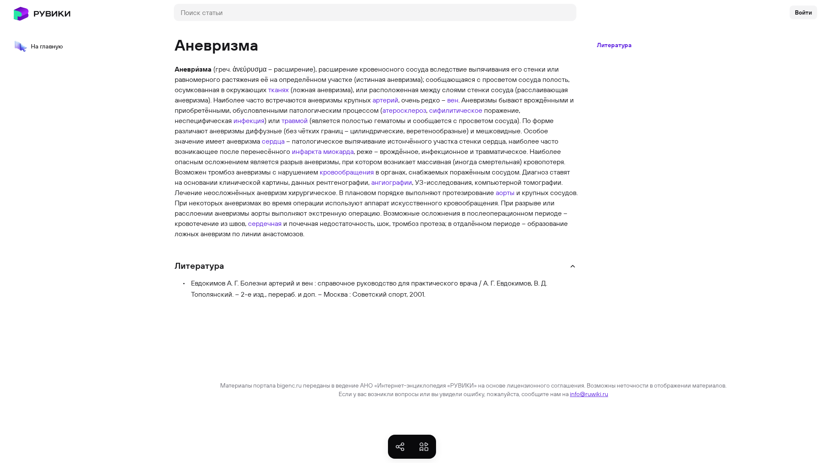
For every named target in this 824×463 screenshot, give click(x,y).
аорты (505, 192)
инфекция (248, 120)
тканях (278, 89)
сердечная (265, 223)
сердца (273, 141)
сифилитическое (455, 110)
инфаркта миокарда (323, 151)
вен (452, 100)
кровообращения (347, 172)
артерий (385, 100)
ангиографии (391, 182)
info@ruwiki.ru (589, 394)
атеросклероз (404, 110)
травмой (295, 120)
